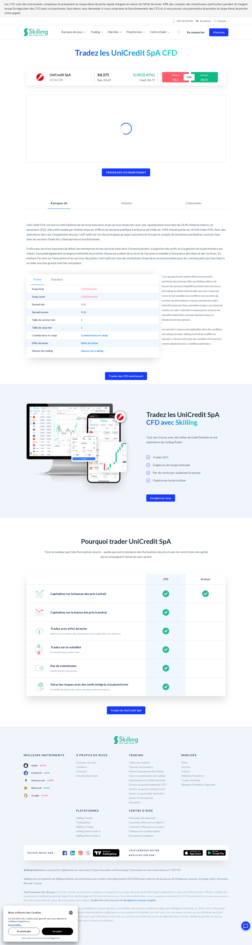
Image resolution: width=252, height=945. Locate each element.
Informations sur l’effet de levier (147, 780)
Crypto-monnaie (190, 780)
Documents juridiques (141, 835)
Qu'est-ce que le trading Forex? (147, 789)
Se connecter (196, 32)
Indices (185, 771)
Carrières (81, 766)
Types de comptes (139, 762)
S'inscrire (219, 32)
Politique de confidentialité (144, 831)
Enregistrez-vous (160, 498)
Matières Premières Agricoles (198, 784)
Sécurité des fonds (87, 775)
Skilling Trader (84, 818)
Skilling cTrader (85, 826)
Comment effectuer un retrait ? (147, 826)
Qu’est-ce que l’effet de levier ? (147, 793)
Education (134, 802)
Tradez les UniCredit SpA (126, 710)
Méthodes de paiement (142, 818)
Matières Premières (192, 775)
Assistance (205, 21)
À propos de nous (86, 762)
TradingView (83, 822)
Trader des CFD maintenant (126, 376)
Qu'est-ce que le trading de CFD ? (148, 784)
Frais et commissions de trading (147, 775)
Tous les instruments (141, 766)
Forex (184, 762)
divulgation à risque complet (139, 900)
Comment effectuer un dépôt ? (147, 822)
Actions (185, 766)
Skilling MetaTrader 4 (88, 831)
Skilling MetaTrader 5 (88, 835)
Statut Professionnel (141, 797)
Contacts (81, 771)
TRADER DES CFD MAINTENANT (126, 172)
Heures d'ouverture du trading (146, 771)
